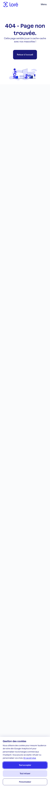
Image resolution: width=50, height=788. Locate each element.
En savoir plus (29, 758)
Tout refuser (25, 773)
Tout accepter (25, 765)
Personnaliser (25, 782)
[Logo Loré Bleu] (10, 4)
